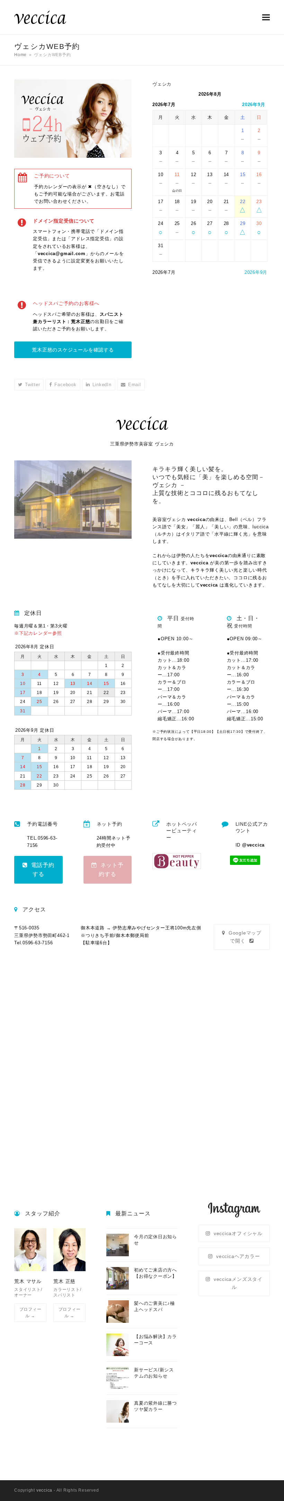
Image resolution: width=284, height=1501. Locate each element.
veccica (44, 1490)
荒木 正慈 (64, 1281)
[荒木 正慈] (69, 1249)
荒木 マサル (28, 1281)
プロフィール (30, 1312)
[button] (266, 17)
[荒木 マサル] (30, 1249)
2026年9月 (253, 104)
